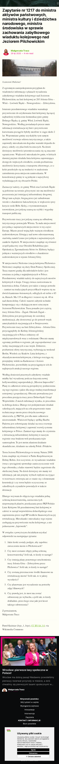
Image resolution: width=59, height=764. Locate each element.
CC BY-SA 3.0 (38, 625)
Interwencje (30, 713)
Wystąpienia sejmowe (29, 706)
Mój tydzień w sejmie (30, 702)
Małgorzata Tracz (20, 50)
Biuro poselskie (29, 723)
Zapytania (30, 717)
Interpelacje (30, 710)
